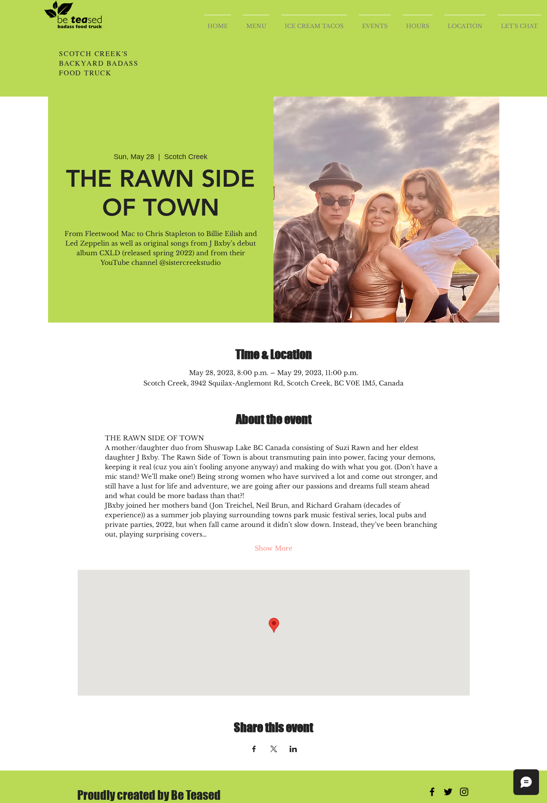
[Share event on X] (274, 749)
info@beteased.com (445, 95)
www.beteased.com (460, 56)
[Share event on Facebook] (254, 749)
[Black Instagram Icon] (464, 791)
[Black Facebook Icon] (432, 791)
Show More (273, 548)
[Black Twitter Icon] (448, 791)
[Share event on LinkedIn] (293, 749)
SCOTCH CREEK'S (95, 53)
